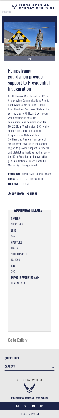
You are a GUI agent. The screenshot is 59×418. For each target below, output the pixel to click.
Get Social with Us (29, 380)
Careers (10, 366)
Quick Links (12, 358)
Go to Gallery (18, 339)
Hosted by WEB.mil (29, 414)
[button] (5, 6)
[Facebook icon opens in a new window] (17, 406)
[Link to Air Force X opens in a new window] (25, 406)
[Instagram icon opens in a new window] (41, 406)
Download (17, 194)
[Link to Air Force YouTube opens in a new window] (33, 406)
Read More (17, 283)
